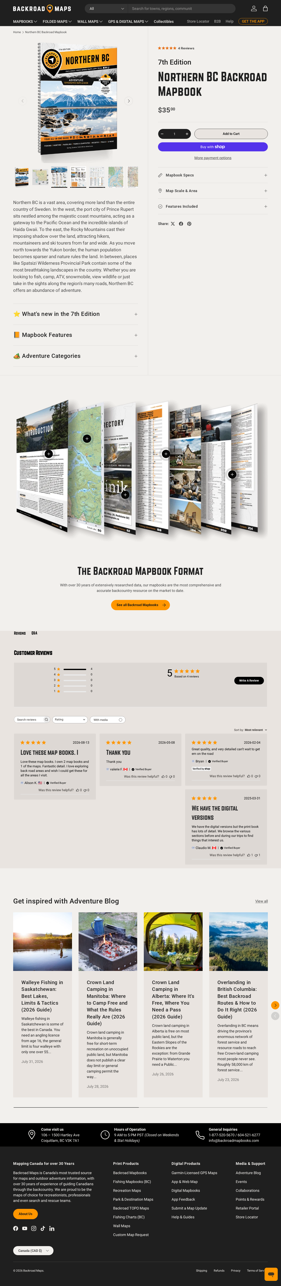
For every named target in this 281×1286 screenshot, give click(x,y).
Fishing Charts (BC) (129, 1217)
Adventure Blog (248, 1173)
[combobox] (160, 8)
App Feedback (183, 1199)
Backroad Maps (33, 1270)
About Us (25, 1214)
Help (229, 21)
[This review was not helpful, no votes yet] (85, 790)
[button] (265, 8)
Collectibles (164, 21)
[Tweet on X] (173, 224)
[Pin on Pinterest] (189, 224)
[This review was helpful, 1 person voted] (248, 855)
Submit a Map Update (189, 1208)
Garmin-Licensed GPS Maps (194, 1173)
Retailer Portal (247, 1208)
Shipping (201, 1270)
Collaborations (247, 1190)
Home (17, 32)
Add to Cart (231, 134)
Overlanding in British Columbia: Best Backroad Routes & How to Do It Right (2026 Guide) (237, 1000)
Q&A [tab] (34, 633)
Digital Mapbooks (186, 1190)
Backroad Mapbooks (130, 1173)
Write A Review (249, 680)
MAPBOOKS (23, 21)
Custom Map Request (131, 1235)
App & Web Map (185, 1181)
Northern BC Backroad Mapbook (46, 32)
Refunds (219, 1270)
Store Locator (198, 21)
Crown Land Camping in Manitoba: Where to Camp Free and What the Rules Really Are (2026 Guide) (107, 1003)
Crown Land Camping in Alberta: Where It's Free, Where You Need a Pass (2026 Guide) (173, 1000)
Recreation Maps (127, 1190)
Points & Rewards (250, 1199)
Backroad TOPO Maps (131, 1208)
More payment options (212, 158)
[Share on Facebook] (181, 224)
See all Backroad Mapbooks (137, 605)
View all (261, 901)
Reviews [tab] (20, 633)
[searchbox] (28, 719)
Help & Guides (183, 1217)
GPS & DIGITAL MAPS (126, 21)
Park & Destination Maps (133, 1199)
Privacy (235, 1270)
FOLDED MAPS (55, 21)
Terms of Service (257, 1270)
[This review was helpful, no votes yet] (77, 790)
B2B (217, 21)
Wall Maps (121, 1226)
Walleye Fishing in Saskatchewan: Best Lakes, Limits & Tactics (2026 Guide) (42, 996)
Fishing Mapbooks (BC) (132, 1181)
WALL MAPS (87, 21)
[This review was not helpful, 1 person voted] (256, 855)
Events (241, 1181)
